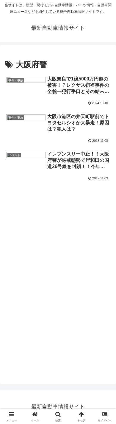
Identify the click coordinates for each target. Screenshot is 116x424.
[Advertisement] (58, 202)
